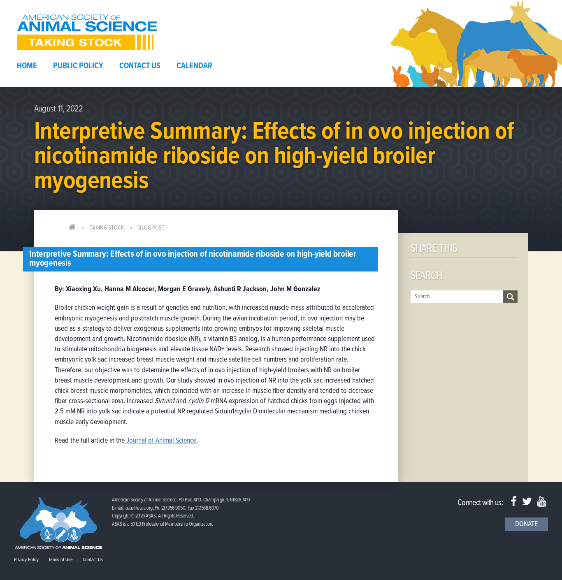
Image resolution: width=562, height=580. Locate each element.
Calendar (194, 66)
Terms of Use (61, 560)
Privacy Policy (26, 560)
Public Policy (78, 66)
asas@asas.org (139, 508)
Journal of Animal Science (161, 440)
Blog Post (151, 228)
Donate (526, 524)
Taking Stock (107, 228)
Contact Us (139, 66)
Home (27, 66)
